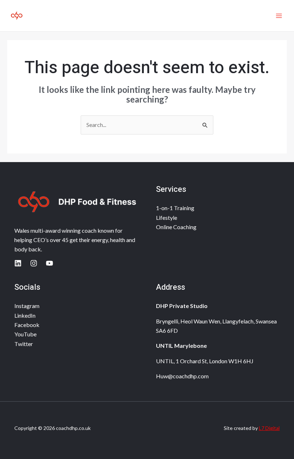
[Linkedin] (18, 263)
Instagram (26, 305)
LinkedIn (24, 315)
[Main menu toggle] (279, 16)
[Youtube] (49, 263)
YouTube (25, 334)
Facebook (26, 324)
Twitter (23, 343)
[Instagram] (33, 263)
